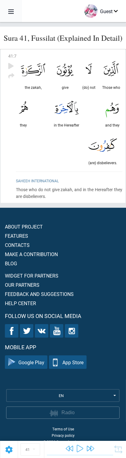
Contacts (17, 245)
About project (24, 226)
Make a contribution (31, 254)
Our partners (22, 285)
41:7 (12, 56)
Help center (20, 303)
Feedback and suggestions (39, 294)
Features (16, 236)
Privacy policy (63, 435)
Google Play (31, 362)
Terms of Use (63, 428)
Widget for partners (31, 275)
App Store (72, 362)
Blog (11, 263)
